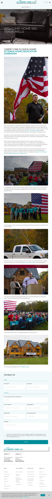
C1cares (18, 21)
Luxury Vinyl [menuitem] (7, 474)
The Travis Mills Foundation (33, 130)
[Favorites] (47, 2)
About (12, 21)
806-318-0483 (7, 459)
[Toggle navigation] (2, 2)
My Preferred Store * (31, 413)
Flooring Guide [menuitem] (31, 476)
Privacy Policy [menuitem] (42, 486)
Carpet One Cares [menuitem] (42, 477)
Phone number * (7, 404)
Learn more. (26, 496)
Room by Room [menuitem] (42, 474)
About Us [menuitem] (41, 471)
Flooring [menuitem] (6, 471)
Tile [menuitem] (5, 483)
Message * (6, 421)
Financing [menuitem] (6, 488)
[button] (45, 2)
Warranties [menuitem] (30, 482)
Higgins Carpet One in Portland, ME (17, 153)
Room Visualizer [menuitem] (19, 471)
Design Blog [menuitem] (18, 484)
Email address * (30, 404)
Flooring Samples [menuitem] (18, 475)
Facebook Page (25, 366)
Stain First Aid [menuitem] (31, 474)
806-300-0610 (18, 459)
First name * (6, 383)
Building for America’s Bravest (29, 262)
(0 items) (49, 2)
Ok (43, 495)
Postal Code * (7, 413)
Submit (26, 442)
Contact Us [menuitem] (41, 480)
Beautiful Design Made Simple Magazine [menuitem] (19, 480)
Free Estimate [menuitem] (7, 486)
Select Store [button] (25, 7)
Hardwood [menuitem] (6, 476)
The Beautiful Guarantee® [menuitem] (31, 479)
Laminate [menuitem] (6, 481)
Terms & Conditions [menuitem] (41, 483)
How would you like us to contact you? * (13, 396)
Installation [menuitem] (30, 485)
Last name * (29, 383)
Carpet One (6, 21)
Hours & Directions (8, 461)
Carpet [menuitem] (5, 479)
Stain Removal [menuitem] (31, 471)
